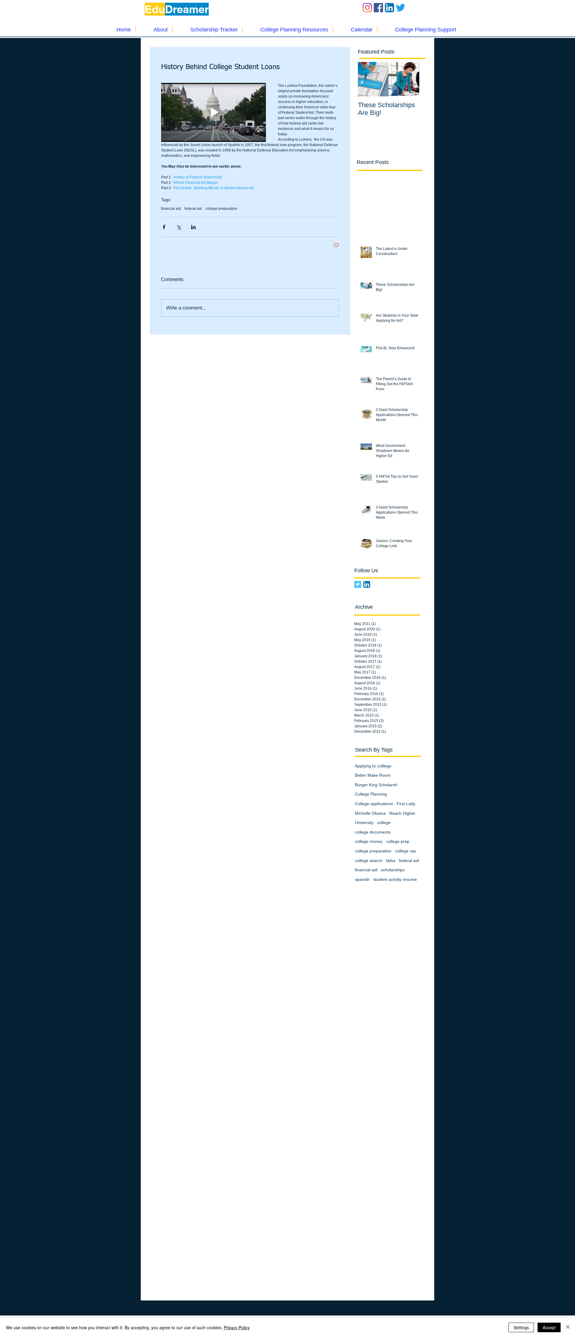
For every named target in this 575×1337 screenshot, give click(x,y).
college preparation (221, 209)
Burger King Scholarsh (376, 784)
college (384, 822)
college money (368, 841)
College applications (374, 803)
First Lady (406, 803)
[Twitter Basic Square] (357, 584)
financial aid (171, 209)
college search (368, 860)
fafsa (390, 860)
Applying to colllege (373, 766)
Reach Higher (402, 813)
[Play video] (213, 112)
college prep (397, 841)
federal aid (193, 209)
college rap (405, 851)
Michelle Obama (370, 813)
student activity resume (395, 879)
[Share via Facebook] (164, 227)
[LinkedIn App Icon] (389, 7)
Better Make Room (373, 775)
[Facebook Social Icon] (378, 7)
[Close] (567, 1327)
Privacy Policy (237, 1327)
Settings (521, 1327)
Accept (549, 1327)
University (364, 822)
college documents (373, 832)
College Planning (371, 794)
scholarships (393, 869)
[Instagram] (367, 7)
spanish (362, 879)
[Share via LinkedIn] (193, 227)
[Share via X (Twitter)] (178, 227)
